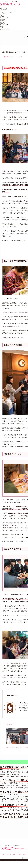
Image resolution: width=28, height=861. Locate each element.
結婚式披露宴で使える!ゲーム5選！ (14, 52)
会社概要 (2, 22)
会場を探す (2, 16)
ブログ (1, 27)
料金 (1, 15)
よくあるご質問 (4, 24)
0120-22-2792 (3, 8)
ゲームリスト (3, 13)
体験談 (1, 26)
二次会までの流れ (4, 17)
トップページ (5, 855)
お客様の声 (2, 23)
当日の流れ (2, 19)
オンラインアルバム (5, 29)
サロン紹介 (2, 20)
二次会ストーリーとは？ (6, 12)
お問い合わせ (3, 9)
